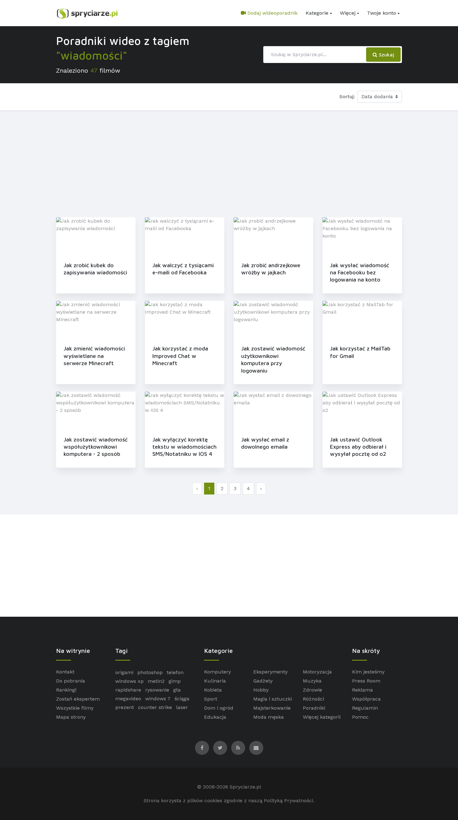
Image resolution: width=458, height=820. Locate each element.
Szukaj (385, 54)
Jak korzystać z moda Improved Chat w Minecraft (180, 355)
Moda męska (268, 717)
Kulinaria (215, 681)
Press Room (366, 681)
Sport (210, 699)
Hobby (261, 690)
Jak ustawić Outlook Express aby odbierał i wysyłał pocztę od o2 (358, 446)
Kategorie (317, 13)
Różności (313, 699)
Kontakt (65, 672)
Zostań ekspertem (78, 699)
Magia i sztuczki (272, 699)
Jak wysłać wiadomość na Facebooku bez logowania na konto (359, 272)
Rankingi (66, 690)
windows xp (129, 681)
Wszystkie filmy (74, 708)
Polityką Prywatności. (289, 800)
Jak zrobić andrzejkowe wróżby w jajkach (270, 269)
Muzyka (312, 681)
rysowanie (157, 690)
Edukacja (215, 717)
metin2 (156, 681)
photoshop (150, 672)
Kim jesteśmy (368, 672)
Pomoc (360, 717)
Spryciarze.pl (245, 787)
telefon (175, 672)
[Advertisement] (229, 162)
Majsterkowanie (272, 708)
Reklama (362, 690)
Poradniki (314, 708)
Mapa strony (71, 717)
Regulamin (365, 708)
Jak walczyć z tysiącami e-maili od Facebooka (183, 269)
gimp (175, 681)
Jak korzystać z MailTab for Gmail (360, 352)
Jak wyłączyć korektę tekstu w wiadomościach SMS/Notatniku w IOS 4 (184, 446)
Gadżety (263, 681)
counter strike (155, 707)
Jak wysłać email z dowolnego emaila (265, 443)
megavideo (128, 699)
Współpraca (366, 699)
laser (182, 707)
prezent (124, 707)
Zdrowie (312, 690)
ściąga (181, 699)
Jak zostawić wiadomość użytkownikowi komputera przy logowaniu (273, 359)
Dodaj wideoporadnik (272, 13)
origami (124, 672)
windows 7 (157, 699)
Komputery (217, 672)
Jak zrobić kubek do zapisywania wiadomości (95, 269)
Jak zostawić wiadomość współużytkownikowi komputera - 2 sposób (96, 446)
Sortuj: (347, 96)
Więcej (347, 13)
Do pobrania (70, 681)
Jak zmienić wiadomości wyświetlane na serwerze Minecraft (94, 355)
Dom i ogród (218, 708)
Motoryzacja (317, 672)
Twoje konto (381, 13)
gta (177, 690)
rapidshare (128, 690)
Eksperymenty (270, 672)
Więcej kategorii (322, 717)
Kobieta (213, 690)
